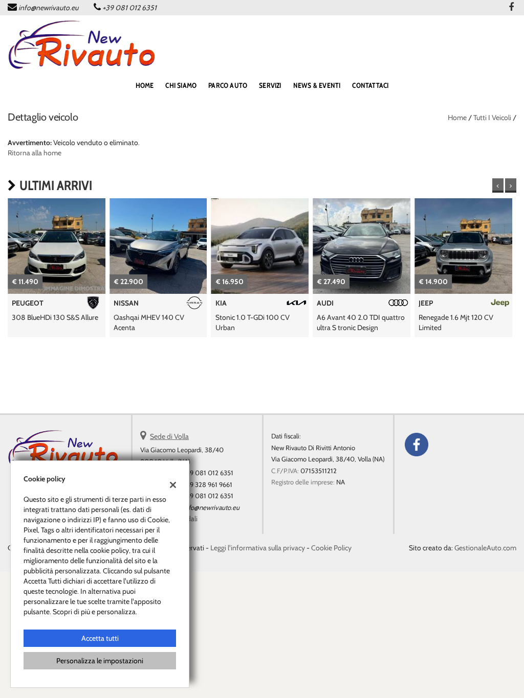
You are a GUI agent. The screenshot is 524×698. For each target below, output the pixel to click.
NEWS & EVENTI (317, 85)
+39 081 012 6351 (129, 7)
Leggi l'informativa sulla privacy (257, 547)
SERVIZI (270, 85)
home (145, 85)
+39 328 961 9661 (207, 484)
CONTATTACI (370, 85)
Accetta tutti (100, 638)
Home (457, 117)
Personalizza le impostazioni (99, 660)
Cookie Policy (331, 547)
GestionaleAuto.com (485, 547)
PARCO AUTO (227, 85)
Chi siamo (180, 85)
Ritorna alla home (34, 152)
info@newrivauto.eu (48, 7)
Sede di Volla (169, 436)
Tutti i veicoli (492, 117)
